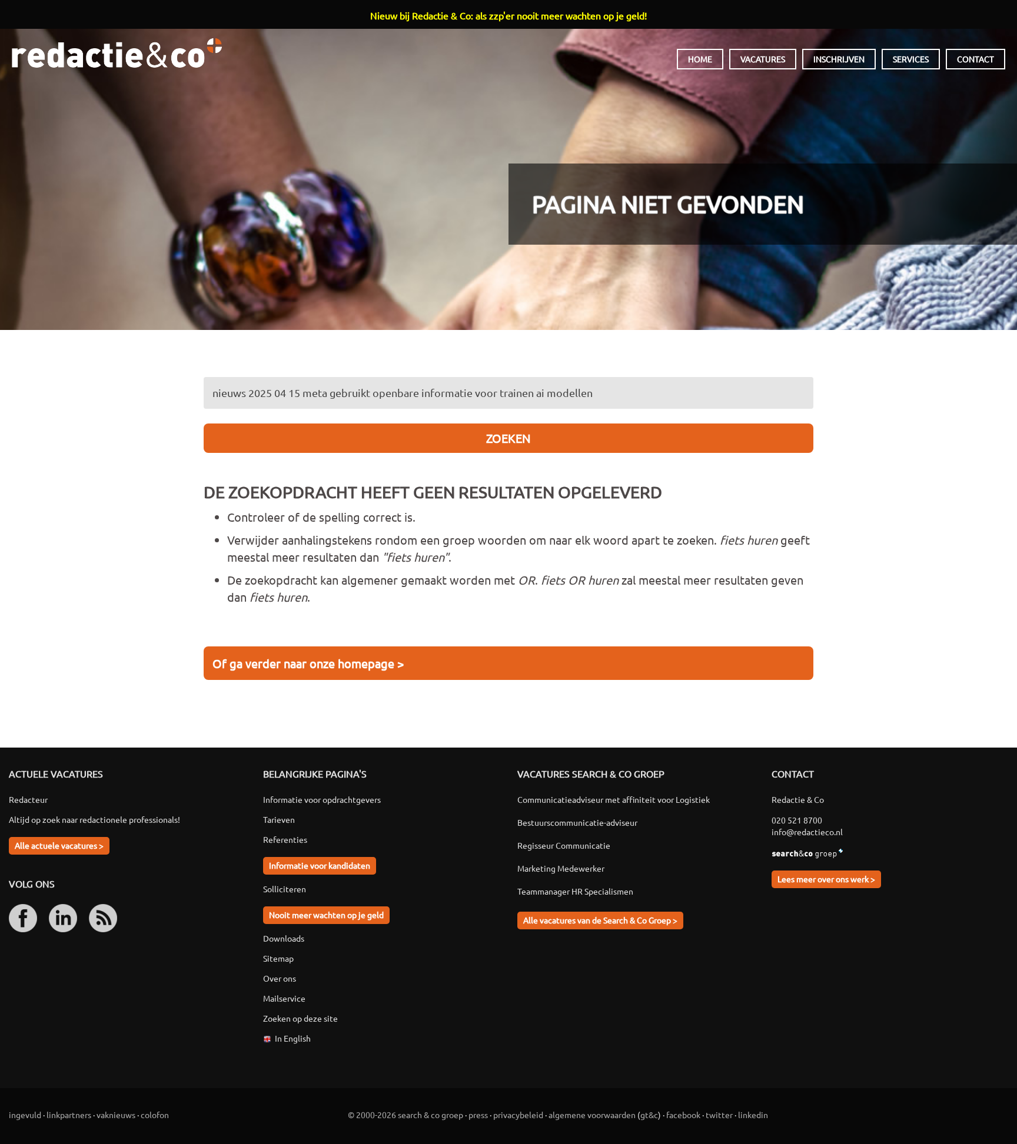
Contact (975, 59)
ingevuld (25, 1114)
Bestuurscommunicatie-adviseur (577, 822)
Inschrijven (839, 59)
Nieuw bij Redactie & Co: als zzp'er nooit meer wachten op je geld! (508, 15)
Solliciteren (284, 888)
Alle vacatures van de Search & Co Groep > (600, 920)
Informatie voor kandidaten (319, 865)
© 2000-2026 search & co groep (405, 1114)
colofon (155, 1114)
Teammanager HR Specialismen (575, 891)
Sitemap (278, 958)
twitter (719, 1114)
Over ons (279, 978)
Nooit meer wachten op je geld (326, 914)
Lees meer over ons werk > (826, 878)
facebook (683, 1114)
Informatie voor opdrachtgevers (322, 799)
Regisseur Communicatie (563, 845)
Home (700, 59)
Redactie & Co (117, 53)
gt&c (649, 1114)
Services (911, 59)
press (478, 1114)
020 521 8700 (797, 820)
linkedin (753, 1114)
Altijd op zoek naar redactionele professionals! (94, 819)
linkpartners (68, 1114)
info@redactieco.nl (807, 831)
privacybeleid (518, 1114)
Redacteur (28, 799)
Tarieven (279, 819)
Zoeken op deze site (300, 1018)
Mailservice (284, 998)
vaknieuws (116, 1114)
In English (293, 1038)
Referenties (285, 839)
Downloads (283, 938)
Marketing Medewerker (560, 868)
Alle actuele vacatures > (59, 845)
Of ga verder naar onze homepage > (308, 663)
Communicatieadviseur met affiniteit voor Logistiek (613, 799)
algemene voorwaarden (592, 1114)
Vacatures (762, 59)
